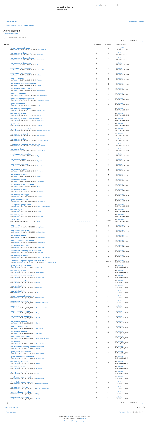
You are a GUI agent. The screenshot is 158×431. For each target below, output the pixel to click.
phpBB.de (83, 418)
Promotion (40, 80)
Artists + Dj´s (41, 70)
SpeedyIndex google (18, 179)
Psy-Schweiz (41, 145)
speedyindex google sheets (20, 336)
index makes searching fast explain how (25, 144)
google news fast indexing (20, 68)
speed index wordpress (19, 326)
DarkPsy (39, 318)
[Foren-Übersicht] (30, 11)
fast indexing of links (18, 114)
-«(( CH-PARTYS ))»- (44, 206)
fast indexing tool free (18, 321)
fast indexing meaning (19, 367)
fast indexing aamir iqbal (20, 245)
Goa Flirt (40, 216)
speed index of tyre (17, 104)
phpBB (68, 416)
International (40, 181)
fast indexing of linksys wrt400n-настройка (26, 119)
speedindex (14, 124)
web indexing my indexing (20, 392)
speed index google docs (20, 48)
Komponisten (41, 90)
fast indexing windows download (23, 83)
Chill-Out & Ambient (42, 95)
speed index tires (17, 78)
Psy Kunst (40, 156)
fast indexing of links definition (22, 58)
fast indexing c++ (17, 210)
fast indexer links (17, 149)
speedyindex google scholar (21, 129)
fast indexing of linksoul (19, 271)
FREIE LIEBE (15, 220)
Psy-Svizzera (42, 49)
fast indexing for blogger (19, 195)
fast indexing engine (18, 159)
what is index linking (18, 286)
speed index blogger (18, 93)
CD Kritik (39, 125)
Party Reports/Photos (43, 130)
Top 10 (39, 85)
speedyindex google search (20, 230)
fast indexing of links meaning (22, 184)
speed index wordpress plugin (22, 240)
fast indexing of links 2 (19, 134)
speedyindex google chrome (21, 266)
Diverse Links (41, 65)
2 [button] (142, 41)
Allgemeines (40, 191)
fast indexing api (16, 215)
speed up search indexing (20, 311)
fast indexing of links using (20, 63)
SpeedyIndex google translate (21, 382)
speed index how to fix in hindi (22, 357)
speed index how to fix (19, 200)
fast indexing (15, 341)
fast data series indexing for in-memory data (27, 347)
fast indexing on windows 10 (21, 88)
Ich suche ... (40, 54)
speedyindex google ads (19, 164)
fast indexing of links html (20, 174)
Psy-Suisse (40, 166)
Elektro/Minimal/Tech (43, 100)
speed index (15, 225)
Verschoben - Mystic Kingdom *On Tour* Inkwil (28, 261)
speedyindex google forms (20, 301)
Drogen (39, 176)
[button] (145, 41)
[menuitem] (16, 21)
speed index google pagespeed (22, 98)
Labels (39, 75)
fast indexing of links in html (21, 53)
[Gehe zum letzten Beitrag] (124, 48)
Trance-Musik (41, 151)
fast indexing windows (19, 362)
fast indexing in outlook (19, 281)
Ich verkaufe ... (41, 60)
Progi (38, 105)
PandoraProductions (19, 262)
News (38, 186)
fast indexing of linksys (19, 256)
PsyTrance (40, 120)
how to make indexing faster (21, 377)
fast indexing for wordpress (20, 109)
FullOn (39, 115)
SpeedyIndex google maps (20, 205)
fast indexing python (18, 139)
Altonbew (16, 54)
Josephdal (16, 49)
